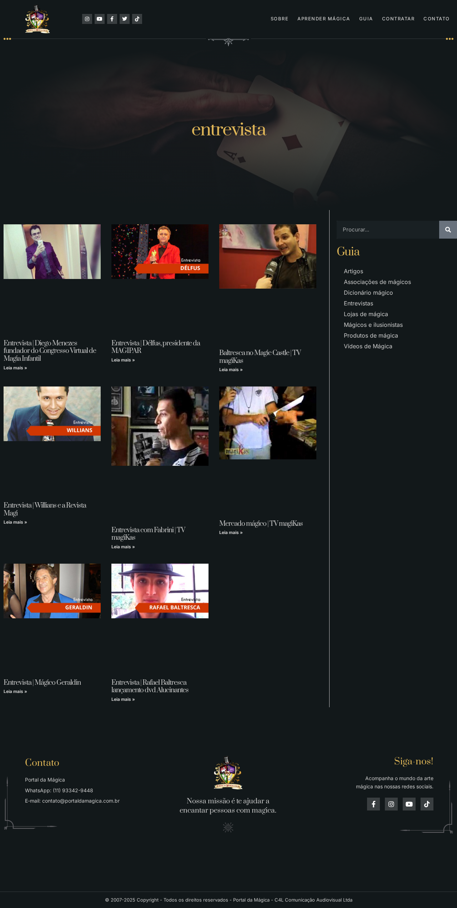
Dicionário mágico (368, 292)
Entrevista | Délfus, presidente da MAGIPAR (155, 347)
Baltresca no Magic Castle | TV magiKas (260, 357)
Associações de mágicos (377, 281)
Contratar (398, 18)
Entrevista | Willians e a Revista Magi (45, 509)
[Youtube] (100, 19)
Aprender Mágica (323, 18)
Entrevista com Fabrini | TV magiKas (148, 534)
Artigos (353, 271)
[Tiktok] (137, 19)
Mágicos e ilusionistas (373, 324)
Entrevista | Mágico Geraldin (42, 682)
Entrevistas (358, 303)
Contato (436, 18)
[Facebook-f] (112, 19)
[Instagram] (87, 19)
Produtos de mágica (371, 335)
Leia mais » (15, 367)
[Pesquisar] (448, 230)
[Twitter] (125, 19)
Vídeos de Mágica (368, 346)
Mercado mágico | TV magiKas (261, 523)
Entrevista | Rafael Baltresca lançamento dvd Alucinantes (150, 686)
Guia (366, 18)
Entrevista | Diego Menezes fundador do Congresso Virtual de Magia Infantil (50, 351)
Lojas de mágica (366, 314)
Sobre (280, 18)
